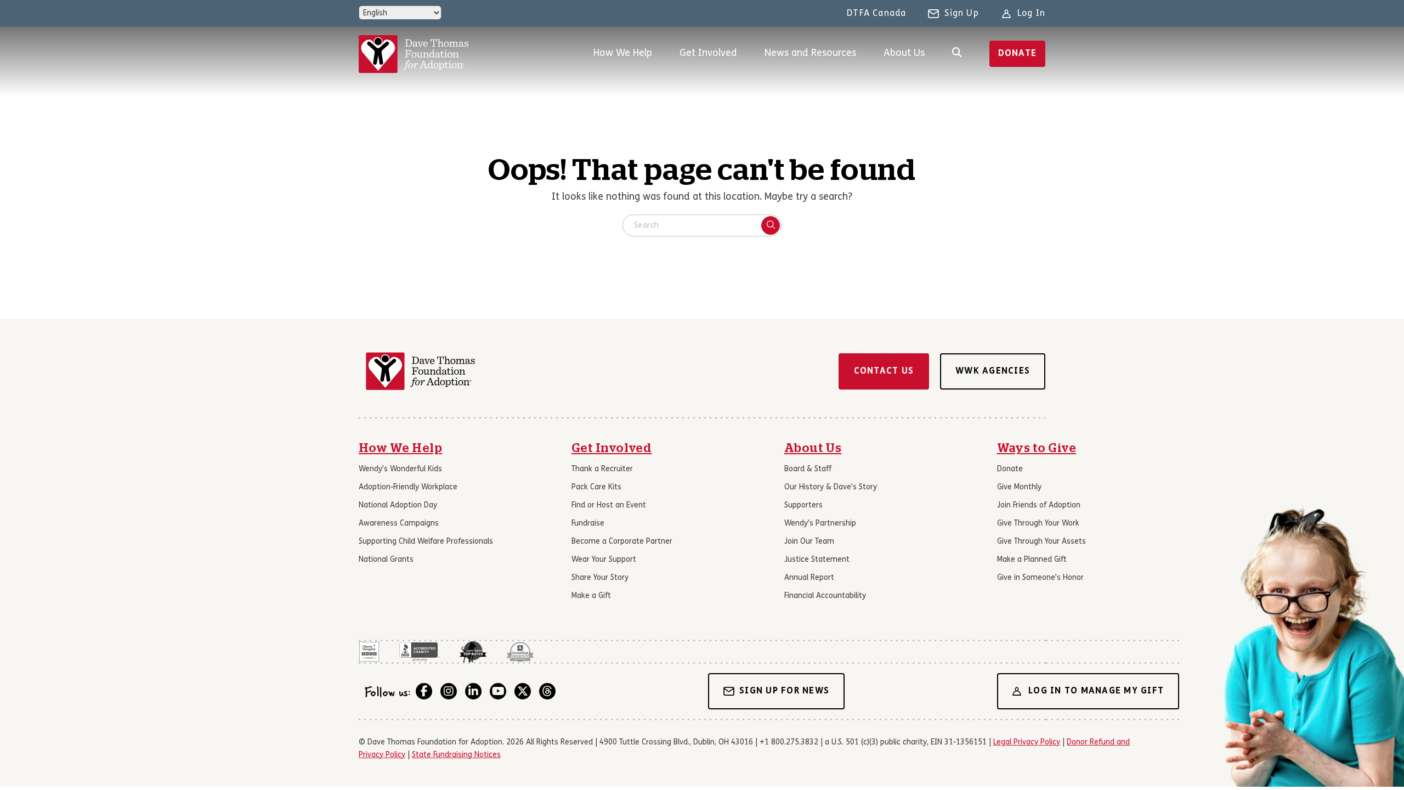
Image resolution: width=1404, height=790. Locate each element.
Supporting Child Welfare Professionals (426, 542)
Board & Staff (807, 469)
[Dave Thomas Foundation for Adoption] (413, 54)
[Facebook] (424, 691)
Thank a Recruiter (602, 469)
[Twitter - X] (522, 691)
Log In (1031, 13)
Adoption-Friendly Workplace (408, 487)
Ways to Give (1037, 448)
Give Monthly (1019, 487)
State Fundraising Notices (456, 755)
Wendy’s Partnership (820, 524)
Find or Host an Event (608, 505)
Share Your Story (600, 578)
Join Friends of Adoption (1038, 505)
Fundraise (587, 524)
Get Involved (708, 53)
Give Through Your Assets (1041, 542)
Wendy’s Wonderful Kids (400, 469)
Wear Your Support (603, 560)
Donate (1017, 53)
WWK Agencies (992, 371)
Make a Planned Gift (1032, 560)
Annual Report (809, 578)
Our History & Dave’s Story (830, 487)
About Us (904, 53)
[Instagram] (448, 691)
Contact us (884, 371)
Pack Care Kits (596, 487)
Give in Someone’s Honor (1040, 578)
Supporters (803, 505)
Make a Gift (591, 596)
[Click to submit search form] (770, 225)
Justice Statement (817, 560)
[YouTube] (498, 691)
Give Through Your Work (1038, 524)
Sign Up (961, 13)
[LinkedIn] (473, 691)
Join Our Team (809, 542)
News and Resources (810, 53)
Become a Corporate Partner (621, 542)
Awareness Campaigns (399, 524)
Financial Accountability (825, 596)
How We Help (622, 53)
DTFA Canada (876, 13)
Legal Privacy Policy (1026, 742)
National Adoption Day (398, 505)
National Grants (386, 560)
